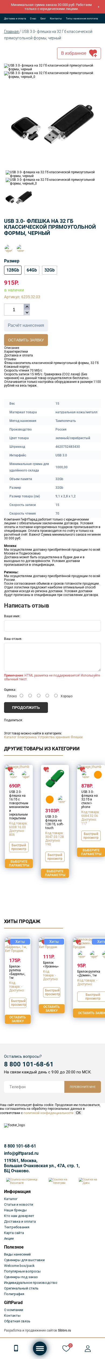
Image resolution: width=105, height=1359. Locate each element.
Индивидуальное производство (30, 1283)
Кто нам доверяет (19, 1216)
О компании (13, 1310)
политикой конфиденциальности (48, 1113)
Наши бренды (15, 1210)
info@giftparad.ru (21, 1153)
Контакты (56, 18)
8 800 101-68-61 (29, 1064)
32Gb (49, 270)
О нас (33, 18)
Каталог (10, 737)
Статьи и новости (18, 1204)
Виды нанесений (17, 1254)
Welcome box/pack (19, 1266)
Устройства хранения (53, 737)
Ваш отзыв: (13, 639)
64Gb (32, 270)
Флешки (77, 737)
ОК (78, 1113)
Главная (11, 31)
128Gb (12, 270)
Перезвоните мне (83, 1087)
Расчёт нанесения (26, 325)
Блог (43, 18)
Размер (11, 261)
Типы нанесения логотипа (82, 18)
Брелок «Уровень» (51, 964)
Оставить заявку (26, 340)
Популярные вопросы (22, 1271)
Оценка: (10, 690)
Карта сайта (14, 1233)
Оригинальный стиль (21, 1288)
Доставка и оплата (15, 18)
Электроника (27, 737)
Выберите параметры (19, 863)
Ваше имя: (12, 616)
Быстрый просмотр (18, 847)
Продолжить (26, 707)
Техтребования (16, 1227)
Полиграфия (14, 1294)
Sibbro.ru (64, 1330)
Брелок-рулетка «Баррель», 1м (17, 972)
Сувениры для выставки (24, 1260)
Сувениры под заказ (21, 1277)
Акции (9, 1238)
